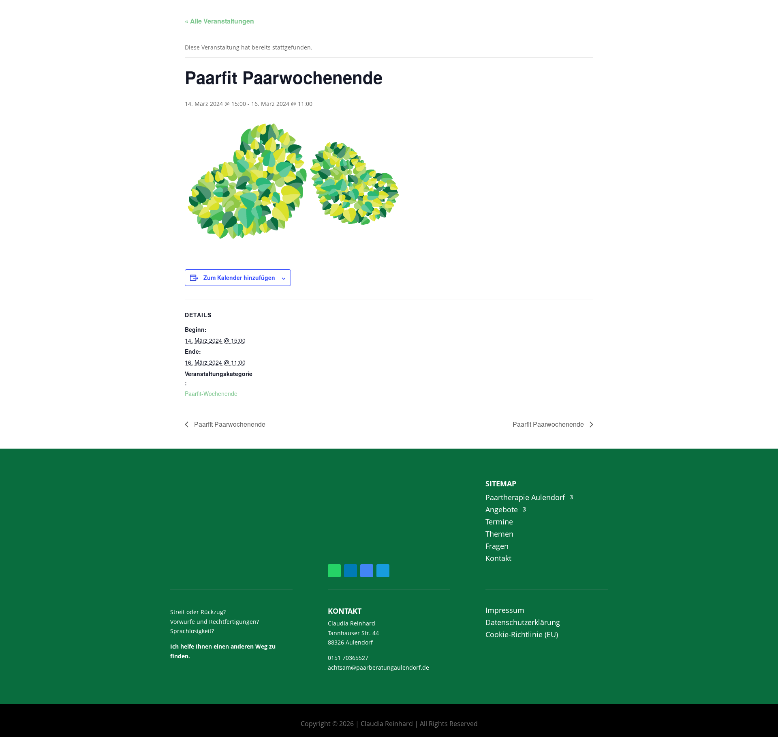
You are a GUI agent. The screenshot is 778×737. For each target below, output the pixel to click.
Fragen (497, 547)
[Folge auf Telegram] (382, 570)
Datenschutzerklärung (522, 623)
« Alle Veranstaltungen (219, 21)
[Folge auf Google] (366, 570)
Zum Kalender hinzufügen (239, 277)
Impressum (504, 611)
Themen (499, 535)
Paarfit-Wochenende (211, 393)
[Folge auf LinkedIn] (350, 570)
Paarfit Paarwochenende (228, 424)
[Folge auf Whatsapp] (334, 570)
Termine (499, 522)
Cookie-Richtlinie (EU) (521, 635)
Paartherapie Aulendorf (525, 498)
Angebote (501, 510)
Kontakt (498, 559)
